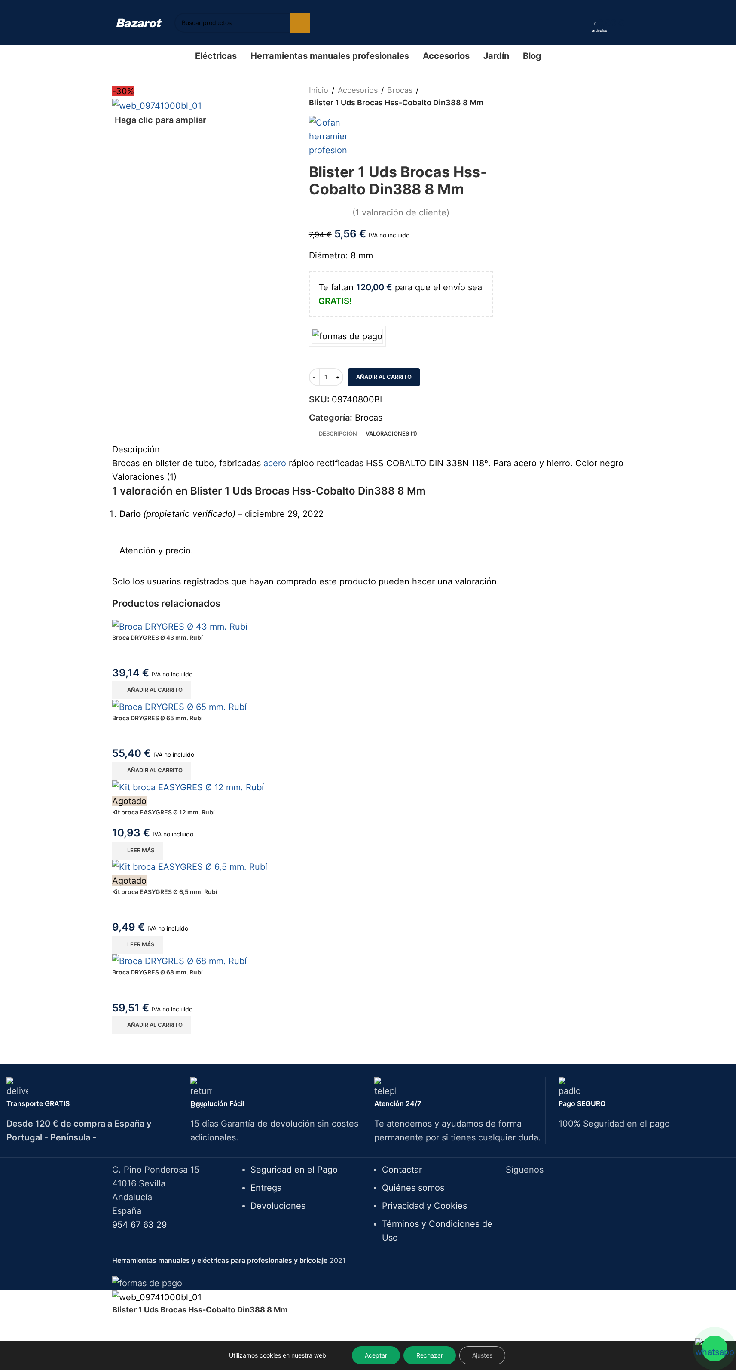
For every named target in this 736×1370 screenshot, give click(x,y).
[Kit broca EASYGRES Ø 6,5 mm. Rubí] (368, 867)
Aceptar (376, 1355)
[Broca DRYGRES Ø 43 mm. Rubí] (368, 626)
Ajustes (482, 1355)
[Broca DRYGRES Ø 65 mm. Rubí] (368, 706)
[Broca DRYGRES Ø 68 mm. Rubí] (368, 961)
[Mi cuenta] (582, 22)
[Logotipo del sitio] (139, 22)
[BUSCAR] (300, 23)
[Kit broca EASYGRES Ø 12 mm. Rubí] (368, 787)
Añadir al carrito (384, 376)
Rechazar (429, 1355)
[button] (151, 690)
